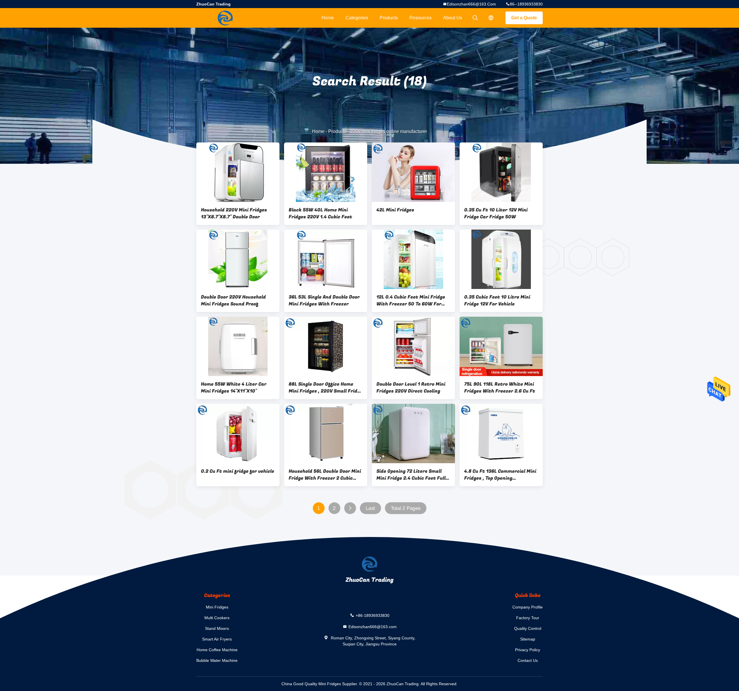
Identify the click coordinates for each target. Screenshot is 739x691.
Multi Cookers (216, 617)
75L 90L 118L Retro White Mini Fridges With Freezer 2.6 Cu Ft (499, 388)
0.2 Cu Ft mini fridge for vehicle (237, 471)
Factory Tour (527, 617)
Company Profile (527, 607)
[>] (350, 508)
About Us (452, 17)
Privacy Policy (527, 649)
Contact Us (528, 660)
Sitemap (527, 639)
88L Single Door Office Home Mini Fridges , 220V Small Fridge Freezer (326, 388)
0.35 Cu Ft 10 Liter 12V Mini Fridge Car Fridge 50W (496, 213)
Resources (420, 17)
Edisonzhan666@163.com (471, 4)
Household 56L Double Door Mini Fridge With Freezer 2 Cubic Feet (325, 475)
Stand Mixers (217, 628)
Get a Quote (524, 17)
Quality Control (527, 628)
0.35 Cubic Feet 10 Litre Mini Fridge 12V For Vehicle (497, 300)
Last (370, 508)
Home (328, 17)
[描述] (491, 18)
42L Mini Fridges (395, 209)
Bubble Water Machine (217, 660)
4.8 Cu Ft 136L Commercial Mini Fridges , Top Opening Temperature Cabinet (500, 475)
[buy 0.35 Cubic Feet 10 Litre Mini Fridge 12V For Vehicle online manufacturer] (501, 259)
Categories (357, 17)
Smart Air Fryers (217, 639)
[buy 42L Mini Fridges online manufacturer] (413, 172)
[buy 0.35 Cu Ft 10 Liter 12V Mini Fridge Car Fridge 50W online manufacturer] (501, 172)
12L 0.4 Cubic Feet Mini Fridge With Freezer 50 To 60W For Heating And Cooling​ (410, 300)
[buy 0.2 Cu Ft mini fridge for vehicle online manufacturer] (237, 433)
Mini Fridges (217, 607)
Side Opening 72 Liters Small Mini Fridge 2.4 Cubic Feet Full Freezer (411, 475)
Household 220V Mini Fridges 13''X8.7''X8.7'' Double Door (234, 213)
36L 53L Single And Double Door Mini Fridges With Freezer (324, 300)
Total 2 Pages (406, 508)
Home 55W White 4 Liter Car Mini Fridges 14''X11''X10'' (233, 388)
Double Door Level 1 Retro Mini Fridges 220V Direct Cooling (410, 388)
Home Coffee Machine (217, 649)
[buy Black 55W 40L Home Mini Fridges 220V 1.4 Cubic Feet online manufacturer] (325, 172)
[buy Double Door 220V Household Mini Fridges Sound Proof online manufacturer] (237, 259)
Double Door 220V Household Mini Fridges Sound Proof (233, 300)
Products (389, 17)
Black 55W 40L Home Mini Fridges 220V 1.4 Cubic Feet (320, 213)
